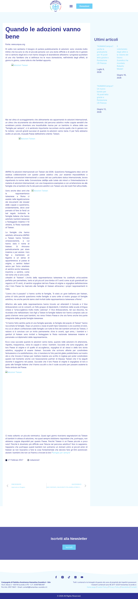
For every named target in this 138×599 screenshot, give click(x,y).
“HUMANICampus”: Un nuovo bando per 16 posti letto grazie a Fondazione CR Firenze (105, 94)
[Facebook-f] (56, 577)
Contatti (134, 587)
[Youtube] (82, 577)
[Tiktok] (69, 577)
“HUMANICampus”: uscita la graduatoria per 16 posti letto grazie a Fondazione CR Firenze (105, 54)
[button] (71, 6)
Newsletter (125, 587)
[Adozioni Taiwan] (46, 90)
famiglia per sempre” (61, 452)
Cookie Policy (102, 587)
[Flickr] (75, 577)
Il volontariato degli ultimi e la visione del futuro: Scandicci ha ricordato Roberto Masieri (122, 57)
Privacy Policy (114, 587)
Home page (91, 587)
